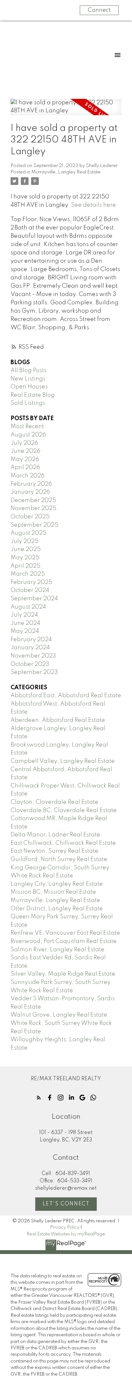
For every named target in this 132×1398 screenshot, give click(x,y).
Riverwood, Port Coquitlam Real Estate (64, 941)
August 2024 (28, 607)
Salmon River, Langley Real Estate (57, 950)
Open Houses (29, 387)
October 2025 (30, 517)
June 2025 (26, 549)
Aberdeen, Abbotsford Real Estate (58, 720)
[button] (39, 1097)
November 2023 (33, 656)
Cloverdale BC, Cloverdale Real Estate (64, 810)
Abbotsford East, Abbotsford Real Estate (66, 696)
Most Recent (27, 426)
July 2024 (24, 615)
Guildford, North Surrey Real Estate (59, 859)
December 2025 (33, 500)
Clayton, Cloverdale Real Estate (54, 802)
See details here (93, 205)
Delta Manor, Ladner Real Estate (55, 835)
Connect (99, 10)
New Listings (28, 379)
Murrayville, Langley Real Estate (66, 172)
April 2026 (25, 467)
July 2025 (24, 541)
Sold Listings (28, 403)
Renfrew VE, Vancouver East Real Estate (65, 933)
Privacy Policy (64, 1227)
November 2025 (33, 508)
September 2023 (34, 672)
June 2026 (25, 451)
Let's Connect (66, 1204)
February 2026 (31, 484)
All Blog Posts (28, 370)
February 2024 (31, 640)
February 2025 (31, 582)
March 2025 (28, 574)
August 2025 (28, 533)
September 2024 (34, 599)
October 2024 (30, 590)
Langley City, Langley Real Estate (57, 884)
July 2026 (24, 443)
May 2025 (25, 558)
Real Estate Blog (33, 395)
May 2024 (25, 631)
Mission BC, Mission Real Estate (53, 892)
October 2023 (30, 664)
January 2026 (30, 492)
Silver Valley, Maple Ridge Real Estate (63, 974)
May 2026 (25, 459)
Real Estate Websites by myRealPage (66, 1234)
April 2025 (25, 566)
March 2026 (28, 476)
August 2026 (28, 435)
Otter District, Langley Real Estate (57, 909)
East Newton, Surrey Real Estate (54, 851)
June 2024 (25, 623)
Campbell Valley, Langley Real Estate (63, 761)
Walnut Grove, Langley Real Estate (59, 1015)
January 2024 (30, 648)
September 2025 (34, 525)
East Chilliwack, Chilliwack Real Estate (63, 843)
